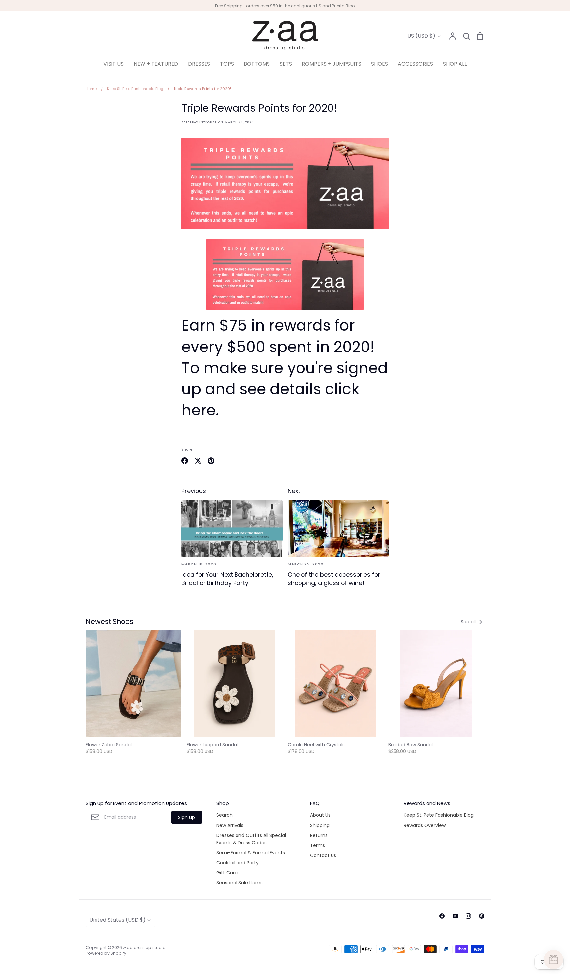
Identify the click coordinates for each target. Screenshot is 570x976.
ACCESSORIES (415, 64)
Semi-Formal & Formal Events (250, 852)
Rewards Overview (425, 825)
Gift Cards (228, 872)
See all (469, 621)
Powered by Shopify (106, 953)
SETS (286, 64)
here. (200, 410)
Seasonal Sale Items (239, 882)
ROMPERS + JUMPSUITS (331, 64)
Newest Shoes (109, 621)
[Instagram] (468, 916)
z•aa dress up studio (144, 947)
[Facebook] (442, 916)
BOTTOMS (257, 64)
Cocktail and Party (237, 862)
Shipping (320, 825)
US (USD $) (421, 36)
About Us (320, 815)
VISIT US (113, 64)
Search (224, 815)
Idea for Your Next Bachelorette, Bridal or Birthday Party (227, 578)
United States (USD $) (117, 920)
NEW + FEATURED (156, 64)
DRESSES (199, 64)
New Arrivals (229, 825)
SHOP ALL (455, 64)
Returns (319, 835)
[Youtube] (455, 916)
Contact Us (323, 855)
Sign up (186, 817)
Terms (317, 845)
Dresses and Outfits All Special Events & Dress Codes (251, 839)
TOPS (227, 64)
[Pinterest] (481, 916)
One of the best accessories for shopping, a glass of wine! (334, 578)
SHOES (379, 64)
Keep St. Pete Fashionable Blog (439, 815)
